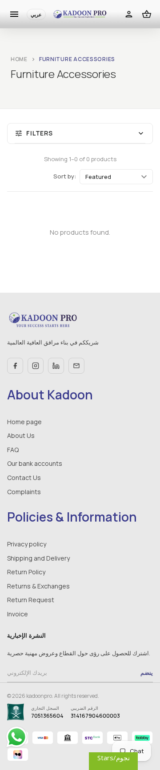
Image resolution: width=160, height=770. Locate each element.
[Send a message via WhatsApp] (16, 737)
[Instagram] (36, 366)
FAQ (13, 449)
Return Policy (26, 572)
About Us (21, 435)
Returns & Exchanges (38, 586)
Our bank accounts (34, 463)
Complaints (24, 492)
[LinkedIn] (56, 366)
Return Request (30, 600)
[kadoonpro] (80, 14)
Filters (80, 133)
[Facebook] (15, 366)
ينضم (146, 673)
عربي (36, 14)
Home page (24, 422)
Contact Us (24, 477)
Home (19, 59)
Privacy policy (26, 544)
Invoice (17, 614)
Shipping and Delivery (38, 558)
